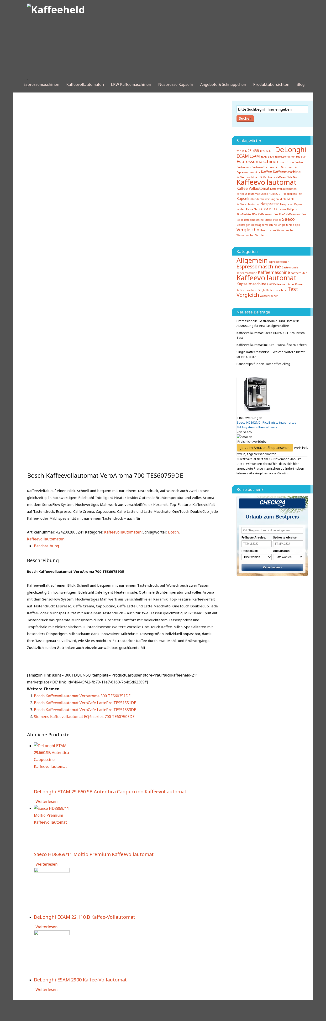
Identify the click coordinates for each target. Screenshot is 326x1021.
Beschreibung (46, 546)
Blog (300, 84)
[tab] (126, 546)
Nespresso (269, 203)
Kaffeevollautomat (266, 182)
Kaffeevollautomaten (85, 84)
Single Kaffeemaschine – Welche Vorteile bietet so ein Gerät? (271, 354)
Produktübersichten (271, 84)
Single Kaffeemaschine (272, 290)
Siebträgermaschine (264, 224)
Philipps (292, 209)
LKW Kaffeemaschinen (131, 84)
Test (293, 289)
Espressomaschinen (41, 84)
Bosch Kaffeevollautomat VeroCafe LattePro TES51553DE (85, 709)
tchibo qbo (293, 224)
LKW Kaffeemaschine (280, 284)
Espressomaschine (256, 161)
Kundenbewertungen (265, 199)
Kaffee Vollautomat (253, 188)
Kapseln (244, 198)
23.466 (253, 150)
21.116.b (242, 151)
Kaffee (266, 171)
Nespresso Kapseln (175, 84)
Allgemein (252, 260)
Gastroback (244, 167)
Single (281, 224)
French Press (285, 162)
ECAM (243, 156)
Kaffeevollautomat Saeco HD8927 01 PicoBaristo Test (269, 193)
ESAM (255, 156)
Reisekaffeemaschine (250, 219)
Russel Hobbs (272, 219)
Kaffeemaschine (287, 171)
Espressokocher (278, 261)
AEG (262, 151)
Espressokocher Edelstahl (291, 156)
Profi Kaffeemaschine (292, 214)
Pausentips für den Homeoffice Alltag (263, 364)
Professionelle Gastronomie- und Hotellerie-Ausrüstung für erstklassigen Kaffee (269, 323)
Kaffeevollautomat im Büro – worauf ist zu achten (272, 345)
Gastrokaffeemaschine (266, 167)
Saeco (288, 219)
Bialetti (269, 151)
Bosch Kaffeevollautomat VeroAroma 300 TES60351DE (82, 695)
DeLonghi (290, 149)
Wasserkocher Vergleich (252, 235)
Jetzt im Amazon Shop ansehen (265, 447)
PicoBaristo (244, 214)
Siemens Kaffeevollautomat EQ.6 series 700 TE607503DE (84, 716)
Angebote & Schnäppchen (223, 84)
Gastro (298, 162)
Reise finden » (272, 567)
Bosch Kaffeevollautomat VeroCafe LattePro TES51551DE (85, 702)
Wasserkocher (286, 230)
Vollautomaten (266, 230)
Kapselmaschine (251, 284)
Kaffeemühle (299, 273)
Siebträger (243, 224)
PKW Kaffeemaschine (265, 214)
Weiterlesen (47, 801)
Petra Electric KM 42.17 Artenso (266, 209)
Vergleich (247, 229)
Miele (283, 199)
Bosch (173, 532)
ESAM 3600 (267, 156)
